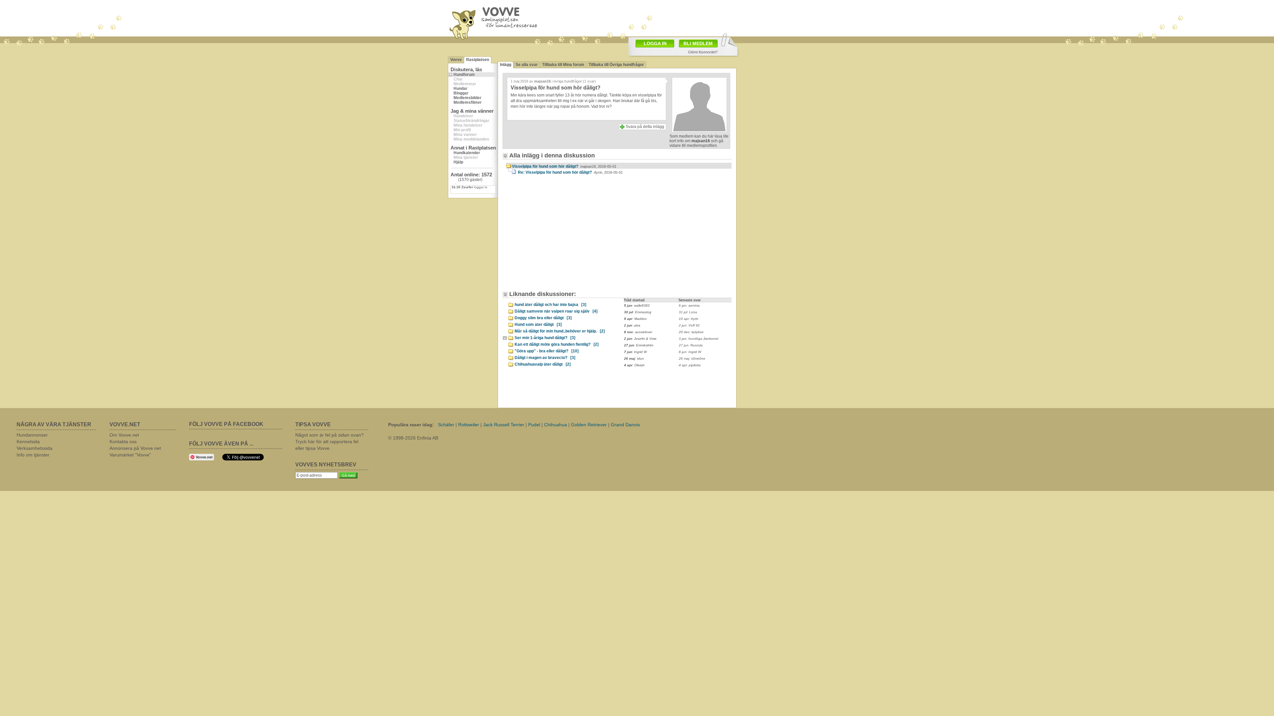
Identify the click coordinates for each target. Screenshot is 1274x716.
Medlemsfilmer (468, 102)
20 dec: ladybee (691, 332)
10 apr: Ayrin (688, 319)
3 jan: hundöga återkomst (698, 338)
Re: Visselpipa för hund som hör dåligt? (570, 172)
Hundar (460, 88)
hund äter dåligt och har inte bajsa (550, 304)
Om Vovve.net (124, 435)
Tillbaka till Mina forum (563, 64)
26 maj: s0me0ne (692, 358)
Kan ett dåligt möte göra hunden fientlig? (557, 344)
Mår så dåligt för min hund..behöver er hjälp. (560, 331)
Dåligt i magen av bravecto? (545, 357)
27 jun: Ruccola (691, 345)
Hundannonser (32, 435)
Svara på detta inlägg (645, 126)
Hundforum (464, 74)
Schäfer (446, 424)
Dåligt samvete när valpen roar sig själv (556, 311)
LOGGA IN (655, 43)
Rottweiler (468, 424)
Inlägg (505, 64)
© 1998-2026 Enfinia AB (413, 438)
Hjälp (458, 162)
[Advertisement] (562, 236)
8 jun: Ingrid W (690, 352)
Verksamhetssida (34, 448)
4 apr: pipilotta (690, 365)
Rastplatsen (477, 59)
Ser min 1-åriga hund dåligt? (545, 337)
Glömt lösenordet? (703, 52)
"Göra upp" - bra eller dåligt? (547, 351)
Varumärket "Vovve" (130, 454)
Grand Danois (625, 424)
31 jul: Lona (688, 312)
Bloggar (461, 93)
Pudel (534, 424)
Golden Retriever (589, 424)
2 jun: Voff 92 (689, 325)
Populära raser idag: (411, 424)
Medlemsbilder (467, 97)
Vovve (456, 59)
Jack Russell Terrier (503, 424)
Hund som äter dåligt (538, 324)
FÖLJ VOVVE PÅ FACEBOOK (226, 424)
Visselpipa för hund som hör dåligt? (564, 166)
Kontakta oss (123, 441)
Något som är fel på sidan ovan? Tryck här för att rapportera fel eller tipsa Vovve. (329, 441)
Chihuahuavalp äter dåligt (543, 364)
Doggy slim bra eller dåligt (543, 318)
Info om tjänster (33, 454)
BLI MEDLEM (698, 43)
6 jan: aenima (689, 305)
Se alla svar (527, 64)
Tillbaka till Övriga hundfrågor (616, 64)
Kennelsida (28, 441)
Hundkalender (467, 152)
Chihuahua (555, 424)
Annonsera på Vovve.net (135, 448)
